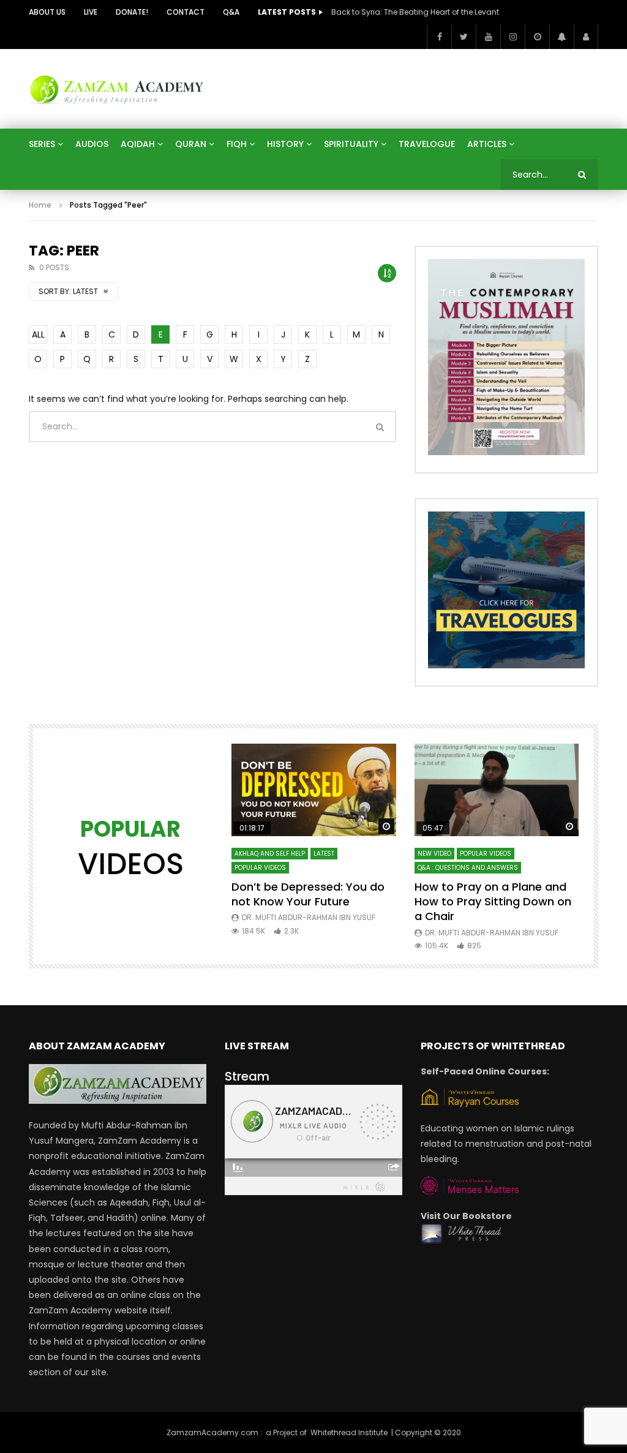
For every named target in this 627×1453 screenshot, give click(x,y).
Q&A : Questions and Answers (468, 867)
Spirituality (351, 144)
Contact (186, 12)
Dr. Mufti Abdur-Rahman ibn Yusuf (308, 917)
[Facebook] (439, 37)
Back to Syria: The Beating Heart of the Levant (415, 12)
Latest (324, 853)
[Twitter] (463, 37)
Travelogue (427, 144)
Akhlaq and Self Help (270, 853)
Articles (486, 144)
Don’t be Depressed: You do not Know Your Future (308, 894)
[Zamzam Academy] (117, 89)
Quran (190, 144)
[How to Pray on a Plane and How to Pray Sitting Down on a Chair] (497, 790)
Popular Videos (260, 867)
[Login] (586, 37)
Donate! (132, 12)
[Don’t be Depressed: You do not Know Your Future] (313, 790)
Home (40, 205)
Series (42, 144)
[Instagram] (512, 37)
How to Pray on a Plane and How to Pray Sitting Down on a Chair (493, 901)
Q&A (231, 12)
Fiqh (237, 144)
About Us (47, 12)
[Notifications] (561, 37)
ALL (38, 334)
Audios (91, 144)
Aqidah (138, 144)
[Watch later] (537, 37)
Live (90, 12)
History (285, 144)
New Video (434, 853)
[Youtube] (488, 37)
